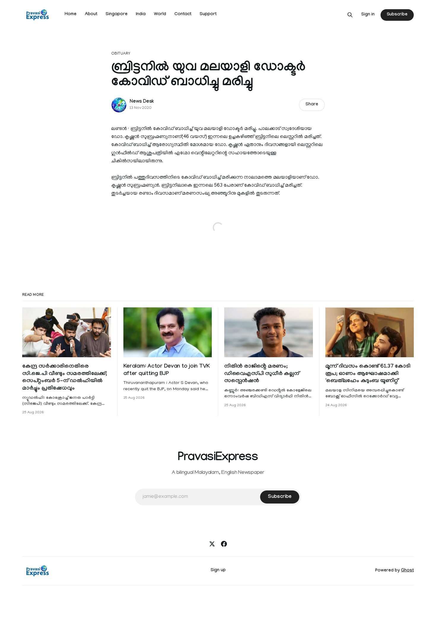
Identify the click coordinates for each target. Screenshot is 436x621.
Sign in (368, 15)
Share (311, 104)
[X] (212, 544)
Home (71, 14)
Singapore (117, 14)
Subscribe (397, 15)
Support (208, 14)
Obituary (120, 54)
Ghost (407, 571)
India (141, 14)
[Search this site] (350, 15)
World (160, 14)
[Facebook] (224, 544)
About (91, 14)
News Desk (142, 102)
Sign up (218, 570)
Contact (182, 14)
